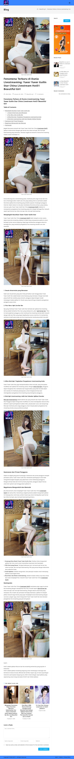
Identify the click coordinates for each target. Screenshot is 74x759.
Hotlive (61, 757)
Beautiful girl (30, 94)
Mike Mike (8, 94)
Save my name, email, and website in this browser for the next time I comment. (27, 745)
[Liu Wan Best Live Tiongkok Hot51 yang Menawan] (56, 74)
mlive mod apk (37, 386)
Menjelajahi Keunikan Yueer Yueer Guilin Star (17, 110)
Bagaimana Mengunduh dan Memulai (15, 123)
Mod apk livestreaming (10, 399)
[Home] (37, 9)
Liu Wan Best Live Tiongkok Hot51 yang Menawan (64, 73)
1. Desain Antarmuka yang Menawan (17, 113)
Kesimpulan (8, 125)
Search (56, 18)
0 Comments (40, 94)
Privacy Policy (67, 757)
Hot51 (56, 757)
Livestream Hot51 (42, 128)
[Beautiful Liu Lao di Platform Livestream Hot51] (56, 64)
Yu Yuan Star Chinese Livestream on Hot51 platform (42, 706)
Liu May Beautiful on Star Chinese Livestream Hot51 (64, 82)
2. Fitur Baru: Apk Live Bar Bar (15, 115)
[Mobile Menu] (69, 3)
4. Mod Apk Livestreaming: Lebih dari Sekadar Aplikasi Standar (24, 119)
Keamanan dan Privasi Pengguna (14, 121)
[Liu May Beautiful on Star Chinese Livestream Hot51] (56, 83)
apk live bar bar (41, 311)
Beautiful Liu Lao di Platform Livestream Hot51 (64, 63)
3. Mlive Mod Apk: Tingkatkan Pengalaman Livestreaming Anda (24, 117)
